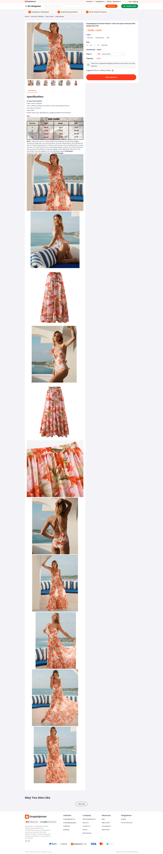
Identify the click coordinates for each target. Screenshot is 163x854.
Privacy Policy (128, 852)
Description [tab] (32, 90)
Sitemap (135, 852)
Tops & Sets (49, 16)
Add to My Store (111, 77)
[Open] (123, 54)
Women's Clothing (37, 16)
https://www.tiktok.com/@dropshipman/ (26, 841)
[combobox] (108, 54)
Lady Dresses (59, 16)
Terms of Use (120, 852)
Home (27, 16)
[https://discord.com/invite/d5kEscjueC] (29, 841)
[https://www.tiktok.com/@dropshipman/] (26, 841)
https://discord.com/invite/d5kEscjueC (29, 841)
